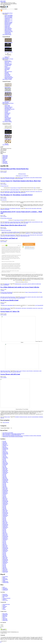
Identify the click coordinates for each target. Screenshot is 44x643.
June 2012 (4, 553)
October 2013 (5, 537)
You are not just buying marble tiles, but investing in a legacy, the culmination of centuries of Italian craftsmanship (22, 435)
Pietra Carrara (5, 161)
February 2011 (5, 569)
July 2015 (4, 517)
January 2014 (5, 534)
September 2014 (5, 527)
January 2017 (5, 499)
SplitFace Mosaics (8, 27)
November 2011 (5, 560)
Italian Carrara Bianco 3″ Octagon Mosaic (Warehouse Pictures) (13, 433)
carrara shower (32, 191)
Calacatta (4, 159)
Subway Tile (7, 62)
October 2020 (5, 464)
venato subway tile (5, 297)
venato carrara (25, 222)
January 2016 (5, 511)
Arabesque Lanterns (8, 64)
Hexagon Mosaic (8, 60)
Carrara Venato (5, 156)
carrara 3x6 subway (29, 370)
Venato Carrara (7, 105)
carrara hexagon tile (23, 296)
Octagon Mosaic (7, 67)
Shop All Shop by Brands (7, 34)
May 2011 (4, 566)
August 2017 (5, 493)
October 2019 (5, 471)
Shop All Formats (6, 102)
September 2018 (5, 482)
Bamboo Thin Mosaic (8, 78)
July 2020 (4, 465)
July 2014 (4, 529)
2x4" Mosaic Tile (8, 65)
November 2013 (5, 536)
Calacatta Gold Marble (8, 107)
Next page (7, 422)
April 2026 (4, 442)
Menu (2, 153)
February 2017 (5, 498)
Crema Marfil (7, 113)
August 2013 (5, 539)
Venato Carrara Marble (8, 15)
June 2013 (4, 541)
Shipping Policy (5, 614)
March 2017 (5, 497)
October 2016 (5, 502)
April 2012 (4, 555)
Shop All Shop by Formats (7, 79)
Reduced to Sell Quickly (9, 77)
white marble (16, 192)
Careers (4, 605)
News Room (5, 606)
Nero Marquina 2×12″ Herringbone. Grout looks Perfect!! (16, 194)
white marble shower (21, 192)
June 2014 (4, 530)
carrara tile (2, 192)
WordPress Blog (5, 581)
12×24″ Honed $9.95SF (39, 305)
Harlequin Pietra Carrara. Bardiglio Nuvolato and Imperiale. (13, 436)
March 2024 (5, 447)
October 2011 (5, 561)
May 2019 (4, 475)
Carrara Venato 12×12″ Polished (21, 175)
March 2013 (5, 544)
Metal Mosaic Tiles (8, 108)
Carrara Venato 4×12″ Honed (15, 187)
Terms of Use (5, 618)
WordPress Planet (6, 582)
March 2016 (5, 509)
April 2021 (4, 460)
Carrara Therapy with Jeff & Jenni (10, 374)
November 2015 (5, 513)
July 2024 (4, 446)
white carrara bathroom (12, 297)
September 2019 (5, 472)
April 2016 (4, 508)
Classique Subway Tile (9, 31)
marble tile (8, 178)
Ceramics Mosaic (8, 118)
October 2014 (5, 526)
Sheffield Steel (7, 18)
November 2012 (5, 548)
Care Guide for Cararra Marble (8, 432)
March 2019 (5, 477)
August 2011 (5, 563)
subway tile (21, 222)
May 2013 (4, 542)
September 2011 (5, 562)
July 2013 (4, 540)
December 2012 (5, 547)
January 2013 (5, 546)
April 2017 (4, 496)
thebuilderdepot (6, 284)
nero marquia (12, 178)
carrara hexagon (36, 370)
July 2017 (4, 494)
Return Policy (5, 615)
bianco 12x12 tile (28, 208)
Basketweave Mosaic (8, 61)
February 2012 (5, 557)
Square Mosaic (7, 68)
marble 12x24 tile (3, 309)
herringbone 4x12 (13, 235)
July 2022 (4, 454)
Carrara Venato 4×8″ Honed (19, 220)
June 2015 (4, 518)
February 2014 (5, 533)
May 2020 (4, 466)
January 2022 (5, 456)
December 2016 (5, 500)
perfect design (16, 222)
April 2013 (4, 543)
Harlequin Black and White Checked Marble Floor (14, 168)
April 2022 (4, 455)
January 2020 (5, 469)
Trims (6, 70)
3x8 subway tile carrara (23, 416)
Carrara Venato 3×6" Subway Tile (9, 311)
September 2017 (5, 492)
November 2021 (5, 457)
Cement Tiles (5, 162)
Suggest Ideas (5, 578)
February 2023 (5, 451)
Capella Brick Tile (8, 33)
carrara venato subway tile (31, 234)
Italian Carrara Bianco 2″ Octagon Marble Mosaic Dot (12, 434)
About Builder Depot (6, 604)
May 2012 (4, 554)
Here (34, 187)
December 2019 (5, 470)
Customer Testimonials (6, 598)
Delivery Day (5, 616)
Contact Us (4, 599)
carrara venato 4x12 (23, 234)
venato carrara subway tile (24, 235)
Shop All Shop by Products (7, 121)
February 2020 (5, 468)
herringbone (41, 416)
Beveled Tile (7, 73)
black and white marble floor (24, 177)
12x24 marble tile (29, 308)
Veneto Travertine (8, 32)
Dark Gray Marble (8, 120)
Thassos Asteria (7, 25)
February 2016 (5, 510)
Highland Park (7, 26)
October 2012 (5, 549)
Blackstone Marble (8, 23)
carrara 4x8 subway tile (36, 221)
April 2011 (4, 567)
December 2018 (5, 479)
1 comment (2, 290)
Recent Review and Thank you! (9, 238)
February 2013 (5, 545)
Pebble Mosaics (7, 119)
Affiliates (4, 607)
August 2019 (5, 473)
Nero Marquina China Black (9, 109)
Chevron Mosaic (7, 74)
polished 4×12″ (28, 233)
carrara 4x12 (27, 191)
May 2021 (4, 459)
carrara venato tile (39, 234)
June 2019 (4, 474)
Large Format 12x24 (8, 76)
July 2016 (4, 505)
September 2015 (5, 515)
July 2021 (4, 458)
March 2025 (5, 444)
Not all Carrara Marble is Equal (9, 300)
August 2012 (5, 551)
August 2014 (5, 528)
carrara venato (6, 192)
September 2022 (5, 453)
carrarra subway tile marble (5, 235)
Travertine (6, 115)
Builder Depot (5, 157)
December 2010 (5, 571)
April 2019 (4, 476)
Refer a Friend (5, 596)
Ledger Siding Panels (8, 28)
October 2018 (5, 481)
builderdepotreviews (18, 283)
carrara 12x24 (40, 308)
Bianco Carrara (7, 106)
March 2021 (5, 461)
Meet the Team (5, 600)
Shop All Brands (5, 57)
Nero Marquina (5, 163)
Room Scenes (5, 158)
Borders (6, 66)
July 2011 (4, 564)
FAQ (3, 597)
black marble (34, 208)
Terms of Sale (5, 619)
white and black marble (19, 178)
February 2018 (5, 488)
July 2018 (4, 483)
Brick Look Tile (7, 75)
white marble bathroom (21, 297)
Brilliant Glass (7, 20)
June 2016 (4, 506)
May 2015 (4, 519)
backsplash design (28, 221)
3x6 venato (17, 370)
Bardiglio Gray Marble (8, 21)
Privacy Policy (5, 613)
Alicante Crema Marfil (8, 19)
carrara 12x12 (35, 308)
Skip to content (3, 0)
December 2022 (5, 452)
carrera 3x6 (10, 371)
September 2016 (5, 503)
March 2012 (5, 556)
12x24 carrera (23, 308)
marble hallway (3, 178)
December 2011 (5, 559)
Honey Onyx (7, 114)
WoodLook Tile (7, 24)
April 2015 (4, 520)
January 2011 (5, 570)
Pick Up (4, 617)
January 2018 (5, 489)
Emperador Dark (7, 112)
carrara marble (32, 177)
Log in (4, 587)
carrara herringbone (35, 416)
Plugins (4, 577)
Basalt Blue (7, 116)
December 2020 (5, 463)
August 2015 (5, 516)
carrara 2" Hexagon (22, 370)
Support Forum (5, 579)
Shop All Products (6, 144)
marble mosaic (38, 208)
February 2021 (5, 462)
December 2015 (5, 512)
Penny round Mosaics (8, 71)
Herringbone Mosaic (8, 63)
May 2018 (4, 485)
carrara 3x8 (29, 416)
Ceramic (4, 160)
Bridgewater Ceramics (8, 30)
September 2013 (5, 538)
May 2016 (4, 507)
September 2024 (5, 445)
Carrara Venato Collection (14, 189)
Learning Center (5, 595)
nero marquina (6, 209)
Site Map (4, 609)
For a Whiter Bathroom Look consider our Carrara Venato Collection (19, 287)
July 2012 (4, 552)
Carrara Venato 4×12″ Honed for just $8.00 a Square (10, 232)
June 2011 (4, 565)
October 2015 (5, 514)
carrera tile (38, 296)
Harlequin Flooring (38, 177)
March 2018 (5, 487)
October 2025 (5, 443)
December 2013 (5, 535)
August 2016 (5, 504)
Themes (4, 580)
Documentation (5, 576)
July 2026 (4, 441)
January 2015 (5, 523)
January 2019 (5, 478)
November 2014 (5, 525)
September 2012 (5, 550)
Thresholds (6, 72)
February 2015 (5, 522)
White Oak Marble (8, 29)
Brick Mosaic (7, 69)
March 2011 (5, 568)
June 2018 (4, 484)
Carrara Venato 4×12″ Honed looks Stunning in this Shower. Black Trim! (20, 181)
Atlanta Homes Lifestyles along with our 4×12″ (13, 225)
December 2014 (5, 524)
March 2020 (5, 467)
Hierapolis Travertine (8, 22)
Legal (4, 608)
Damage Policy (5, 620)
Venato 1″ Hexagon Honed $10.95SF (31, 292)
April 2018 (4, 486)
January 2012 (5, 558)
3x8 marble (17, 416)
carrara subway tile (38, 191)
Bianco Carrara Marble (9, 51)
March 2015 (5, 521)
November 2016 (5, 501)
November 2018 (5, 480)
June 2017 (4, 495)
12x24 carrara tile (18, 308)
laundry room (7, 222)
